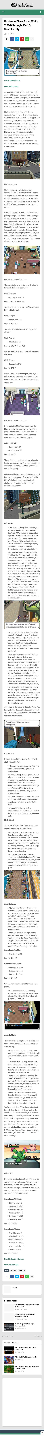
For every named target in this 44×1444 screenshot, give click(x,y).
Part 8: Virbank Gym (12, 81)
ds (13, 34)
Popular (7, 1342)
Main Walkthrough (11, 86)
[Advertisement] (22, 1402)
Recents (15, 1342)
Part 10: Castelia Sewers (14, 1259)
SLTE (7, 34)
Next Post (37, 1336)
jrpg (15, 1270)
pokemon (22, 1270)
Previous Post (8, 1336)
